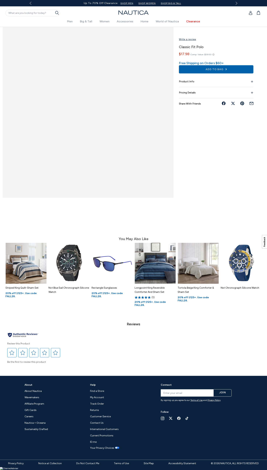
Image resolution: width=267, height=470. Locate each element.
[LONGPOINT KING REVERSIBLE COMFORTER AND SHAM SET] (155, 263)
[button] (12, 352)
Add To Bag (215, 69)
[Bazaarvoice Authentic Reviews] (23, 335)
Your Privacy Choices (102, 448)
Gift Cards (31, 410)
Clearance (193, 21)
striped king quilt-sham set (22, 287)
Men (70, 21)
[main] (133, 199)
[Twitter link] (171, 418)
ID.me (93, 441)
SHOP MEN (126, 3)
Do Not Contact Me (87, 463)
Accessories (125, 21)
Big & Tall (86, 21)
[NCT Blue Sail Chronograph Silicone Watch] (69, 263)
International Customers (104, 429)
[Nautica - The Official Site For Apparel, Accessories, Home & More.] (133, 12)
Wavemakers (32, 397)
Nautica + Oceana (35, 422)
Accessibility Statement (182, 463)
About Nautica (33, 391)
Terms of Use (196, 400)
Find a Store (97, 391)
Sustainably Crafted (36, 429)
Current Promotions (101, 435)
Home (144, 21)
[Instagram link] (162, 418)
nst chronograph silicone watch (240, 287)
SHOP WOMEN (147, 3)
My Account (97, 397)
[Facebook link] (179, 418)
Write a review (187, 39)
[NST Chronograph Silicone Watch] (241, 263)
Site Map (149, 463)
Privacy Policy (214, 400)
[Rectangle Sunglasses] (112, 263)
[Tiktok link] (187, 418)
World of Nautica (167, 21)
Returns (94, 410)
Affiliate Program (34, 403)
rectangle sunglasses (104, 287)
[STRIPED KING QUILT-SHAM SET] (26, 263)
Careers (29, 416)
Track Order (97, 403)
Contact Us (97, 422)
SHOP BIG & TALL (171, 3)
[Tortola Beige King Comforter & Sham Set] (198, 263)
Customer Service (100, 416)
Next (235, 3)
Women (105, 21)
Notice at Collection (50, 463)
